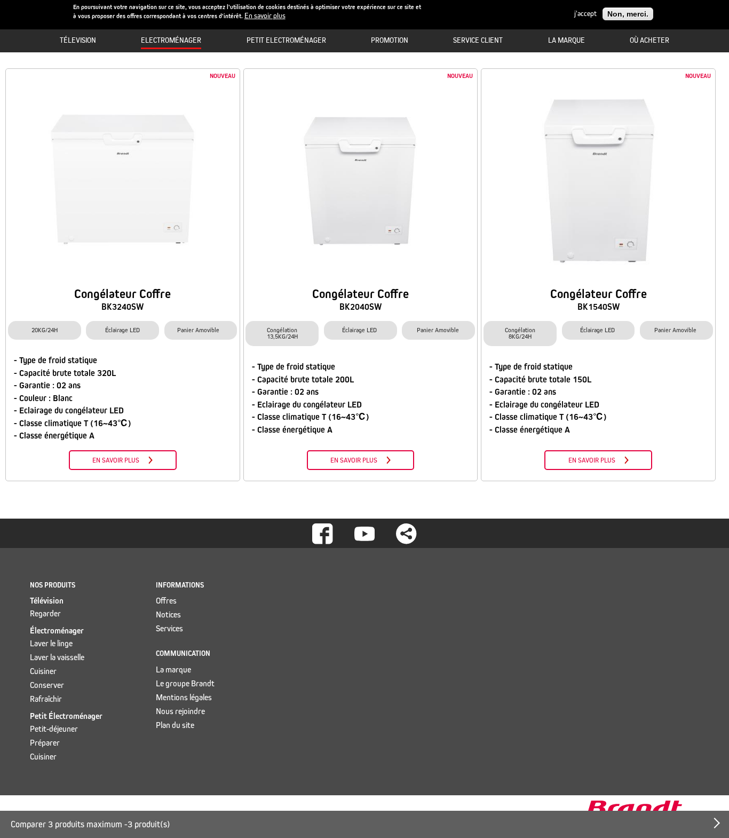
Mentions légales (184, 697)
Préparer (45, 743)
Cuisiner (43, 671)
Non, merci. (627, 14)
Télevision (78, 40)
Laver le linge (51, 643)
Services (169, 628)
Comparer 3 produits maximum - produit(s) (90, 824)
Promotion (389, 40)
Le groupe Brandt (185, 683)
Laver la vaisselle (57, 657)
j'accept (585, 14)
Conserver (47, 685)
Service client (478, 40)
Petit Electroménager (286, 40)
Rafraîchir (46, 699)
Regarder (45, 613)
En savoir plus (265, 16)
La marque (566, 40)
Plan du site (175, 725)
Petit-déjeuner (54, 729)
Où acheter (649, 40)
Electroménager (171, 40)
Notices (168, 614)
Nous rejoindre (180, 711)
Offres (166, 601)
